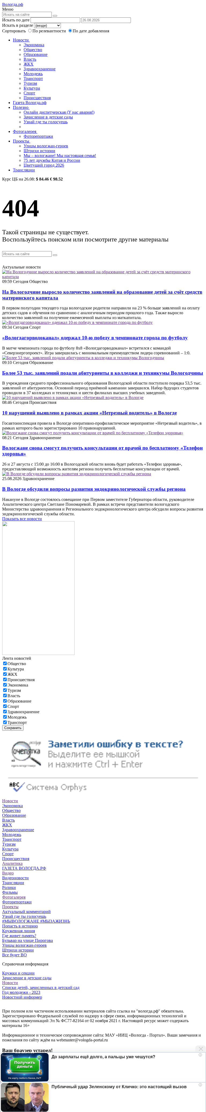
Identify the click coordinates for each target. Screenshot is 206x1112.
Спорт (29, 93)
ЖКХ (29, 64)
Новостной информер (22, 997)
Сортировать (14, 31)
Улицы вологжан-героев (46, 146)
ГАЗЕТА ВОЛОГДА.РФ (24, 868)
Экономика (34, 45)
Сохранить (12, 728)
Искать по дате (16, 20)
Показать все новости (22, 518)
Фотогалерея (25, 131)
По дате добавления (91, 31)
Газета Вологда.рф (29, 102)
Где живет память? (19, 935)
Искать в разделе (17, 25)
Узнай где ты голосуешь (46, 122)
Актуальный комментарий (26, 911)
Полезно (21, 107)
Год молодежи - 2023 (21, 992)
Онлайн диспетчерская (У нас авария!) (59, 112)
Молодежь (33, 73)
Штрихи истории (39, 150)
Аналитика (12, 863)
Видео (8, 873)
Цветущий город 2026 (44, 165)
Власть (30, 59)
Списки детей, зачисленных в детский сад (40, 987)
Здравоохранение (40, 69)
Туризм (30, 83)
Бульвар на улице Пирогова (27, 940)
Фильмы (10, 892)
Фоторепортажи (38, 136)
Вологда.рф (12, 4)
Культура (32, 88)
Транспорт (33, 78)
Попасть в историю (20, 926)
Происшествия (37, 97)
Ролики (9, 887)
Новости (21, 40)
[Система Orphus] (103, 796)
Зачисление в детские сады (48, 117)
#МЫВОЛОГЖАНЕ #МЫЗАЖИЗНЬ (36, 921)
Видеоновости (15, 878)
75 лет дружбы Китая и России (52, 160)
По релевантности (49, 31)
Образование (35, 54)
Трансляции (24, 170)
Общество (33, 49)
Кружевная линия (18, 931)
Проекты (21, 141)
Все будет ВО (14, 955)
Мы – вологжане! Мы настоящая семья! (60, 155)
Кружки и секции (18, 973)
